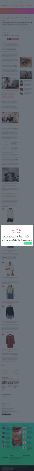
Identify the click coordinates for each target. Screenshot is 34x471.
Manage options (19, 243)
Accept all (28, 243)
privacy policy (28, 240)
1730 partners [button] (10, 236)
